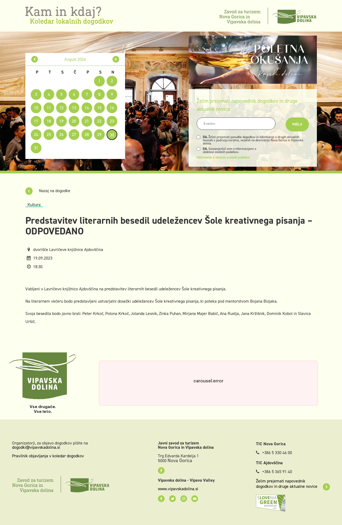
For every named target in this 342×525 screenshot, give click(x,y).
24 (36, 134)
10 (36, 108)
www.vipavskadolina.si (178, 489)
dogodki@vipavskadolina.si (36, 447)
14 (87, 108)
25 (49, 134)
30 (112, 135)
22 (99, 121)
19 (61, 121)
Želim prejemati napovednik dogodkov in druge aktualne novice (286, 483)
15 (99, 108)
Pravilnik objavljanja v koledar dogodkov (48, 456)
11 (49, 108)
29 (99, 134)
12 (61, 108)
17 (36, 121)
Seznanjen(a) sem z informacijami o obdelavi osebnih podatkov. (229, 150)
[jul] (34, 59)
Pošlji (297, 124)
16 (112, 108)
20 (74, 121)
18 (49, 121)
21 (87, 121)
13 (74, 108)
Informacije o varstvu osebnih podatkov (223, 157)
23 (112, 121)
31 (36, 148)
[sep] (115, 59)
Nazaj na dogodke (54, 190)
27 (74, 134)
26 (61, 134)
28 (87, 134)
